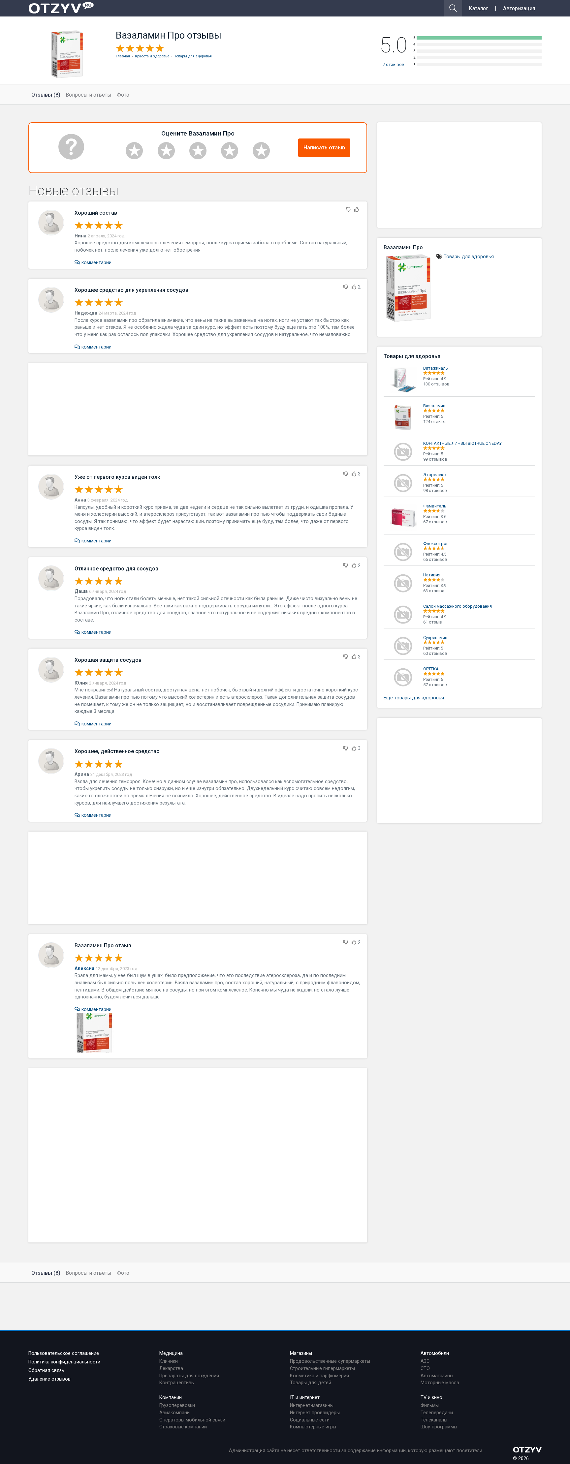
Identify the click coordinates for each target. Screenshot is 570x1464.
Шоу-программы (439, 1427)
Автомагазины (437, 1376)
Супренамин (435, 637)
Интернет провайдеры (315, 1413)
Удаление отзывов (49, 1379)
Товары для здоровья (469, 256)
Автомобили (435, 1353)
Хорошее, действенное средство (117, 751)
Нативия (431, 574)
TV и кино (431, 1397)
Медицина (171, 1353)
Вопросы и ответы (88, 95)
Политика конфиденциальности (64, 1362)
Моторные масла (440, 1383)
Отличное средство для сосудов (116, 568)
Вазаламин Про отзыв (103, 945)
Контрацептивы (177, 1383)
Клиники (168, 1361)
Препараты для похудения (189, 1376)
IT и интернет (305, 1397)
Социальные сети (310, 1420)
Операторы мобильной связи (192, 1420)
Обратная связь (46, 1370)
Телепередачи (437, 1413)
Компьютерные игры (313, 1427)
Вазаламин (434, 405)
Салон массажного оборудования (457, 606)
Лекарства (171, 1368)
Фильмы (430, 1405)
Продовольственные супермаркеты (330, 1361)
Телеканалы (434, 1420)
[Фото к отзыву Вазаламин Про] (94, 1032)
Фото (123, 95)
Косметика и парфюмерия (319, 1376)
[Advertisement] (197, 409)
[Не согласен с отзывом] (348, 210)
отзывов (393, 64)
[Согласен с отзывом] (357, 210)
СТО (425, 1368)
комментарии (95, 262)
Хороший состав (96, 213)
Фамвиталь (434, 505)
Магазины (301, 1353)
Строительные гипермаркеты (322, 1368)
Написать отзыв (324, 147)
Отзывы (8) (45, 95)
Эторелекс (434, 474)
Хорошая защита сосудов (108, 660)
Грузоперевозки (177, 1405)
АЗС (425, 1361)
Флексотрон (436, 543)
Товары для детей (310, 1383)
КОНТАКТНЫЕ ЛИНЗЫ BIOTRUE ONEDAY (462, 443)
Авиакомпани (174, 1413)
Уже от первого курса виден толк (117, 477)
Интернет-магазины (311, 1405)
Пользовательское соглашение (63, 1353)
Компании (170, 1397)
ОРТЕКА (431, 668)
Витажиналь (435, 368)
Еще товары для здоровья (414, 698)
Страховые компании (183, 1427)
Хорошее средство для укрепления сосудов (131, 290)
